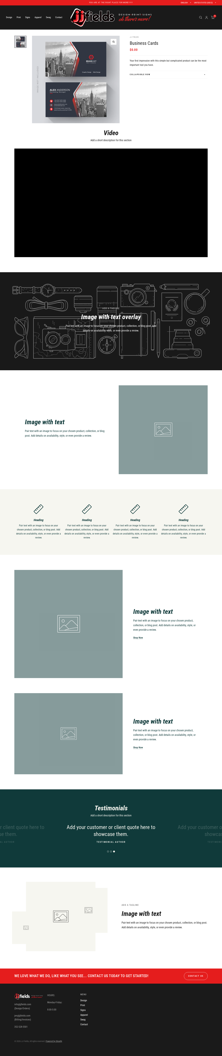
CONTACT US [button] (195, 976)
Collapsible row (140, 74)
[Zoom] (114, 42)
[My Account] (206, 17)
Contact (58, 17)
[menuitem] (10, 17)
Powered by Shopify (54, 1041)
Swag (48, 17)
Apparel (38, 17)
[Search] (201, 17)
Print (19, 17)
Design (9, 17)
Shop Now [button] (138, 637)
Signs (27, 17)
